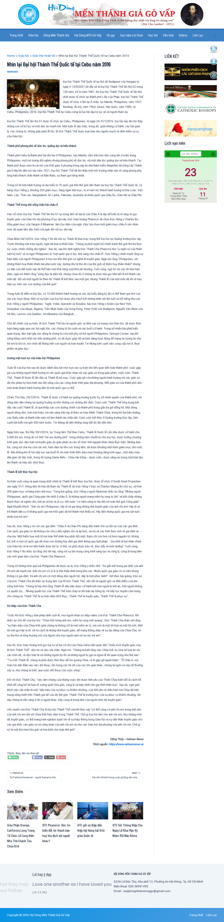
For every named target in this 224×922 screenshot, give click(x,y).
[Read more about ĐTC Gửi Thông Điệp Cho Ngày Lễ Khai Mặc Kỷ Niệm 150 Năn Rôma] (128, 810)
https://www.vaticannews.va (126, 744)
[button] (215, 35)
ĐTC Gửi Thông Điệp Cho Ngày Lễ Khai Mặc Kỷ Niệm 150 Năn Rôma (128, 830)
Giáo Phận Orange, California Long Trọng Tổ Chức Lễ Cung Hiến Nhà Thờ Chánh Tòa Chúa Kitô (21, 835)
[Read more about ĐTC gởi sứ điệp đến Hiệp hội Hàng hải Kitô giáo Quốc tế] (92, 810)
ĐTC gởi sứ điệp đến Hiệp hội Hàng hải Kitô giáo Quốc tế (91, 830)
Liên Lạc (211, 915)
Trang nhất (196, 915)
